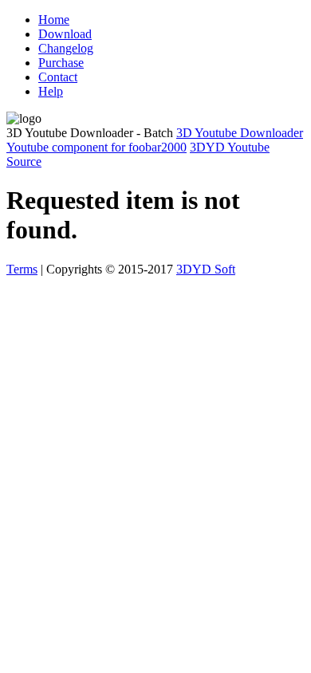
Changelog (65, 48)
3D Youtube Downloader (239, 133)
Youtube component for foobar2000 (96, 147)
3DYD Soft (205, 269)
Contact (57, 77)
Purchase (61, 62)
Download (65, 34)
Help (50, 91)
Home (53, 19)
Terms (21, 269)
